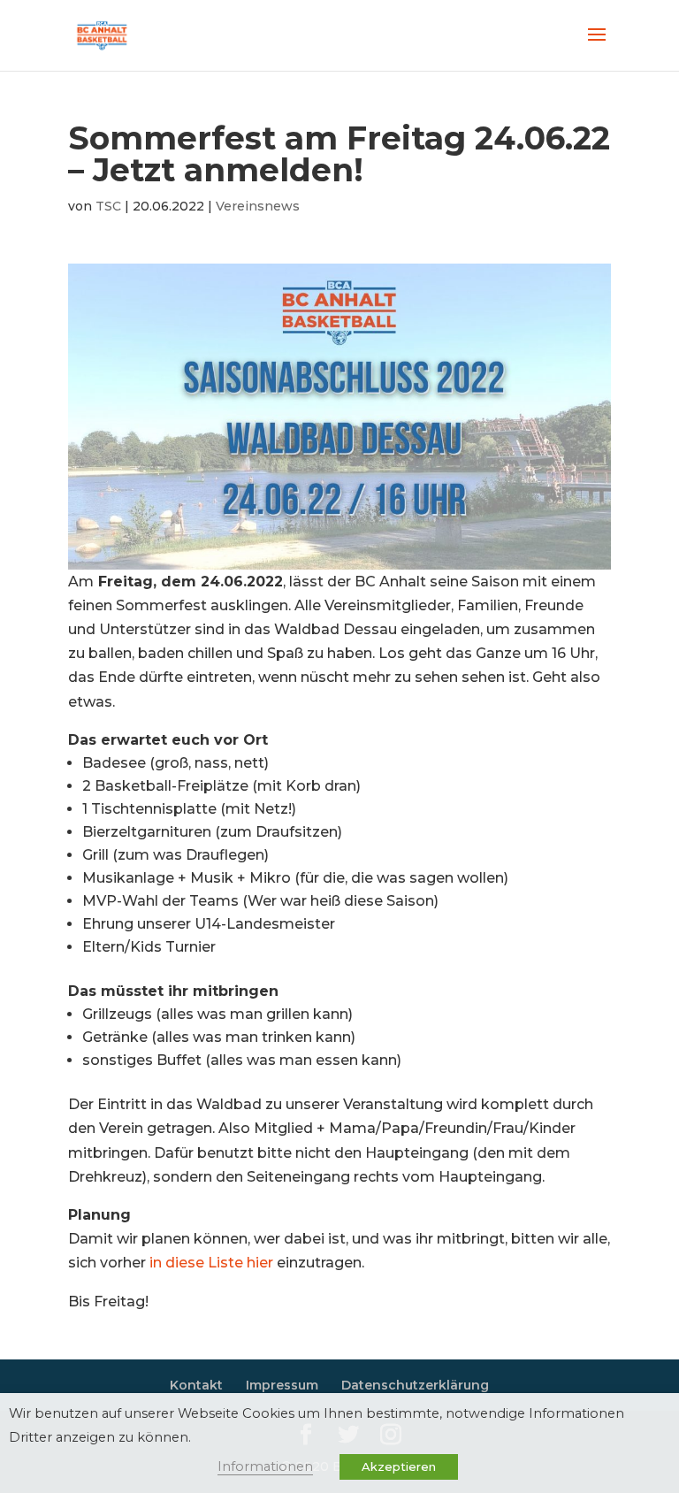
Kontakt (196, 1385)
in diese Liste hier (211, 1262)
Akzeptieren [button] (399, 1466)
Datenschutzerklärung (415, 1385)
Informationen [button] (265, 1466)
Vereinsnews (258, 206)
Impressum (282, 1385)
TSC (108, 206)
